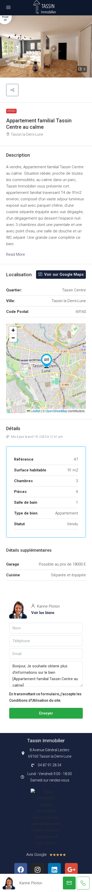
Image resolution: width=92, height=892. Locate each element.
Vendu (11, 111)
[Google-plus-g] (71, 869)
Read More (15, 254)
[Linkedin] (54, 869)
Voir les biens (42, 612)
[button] (12, 90)
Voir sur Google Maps (63, 274)
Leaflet (35, 411)
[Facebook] (20, 869)
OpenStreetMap (56, 411)
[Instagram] (37, 869)
